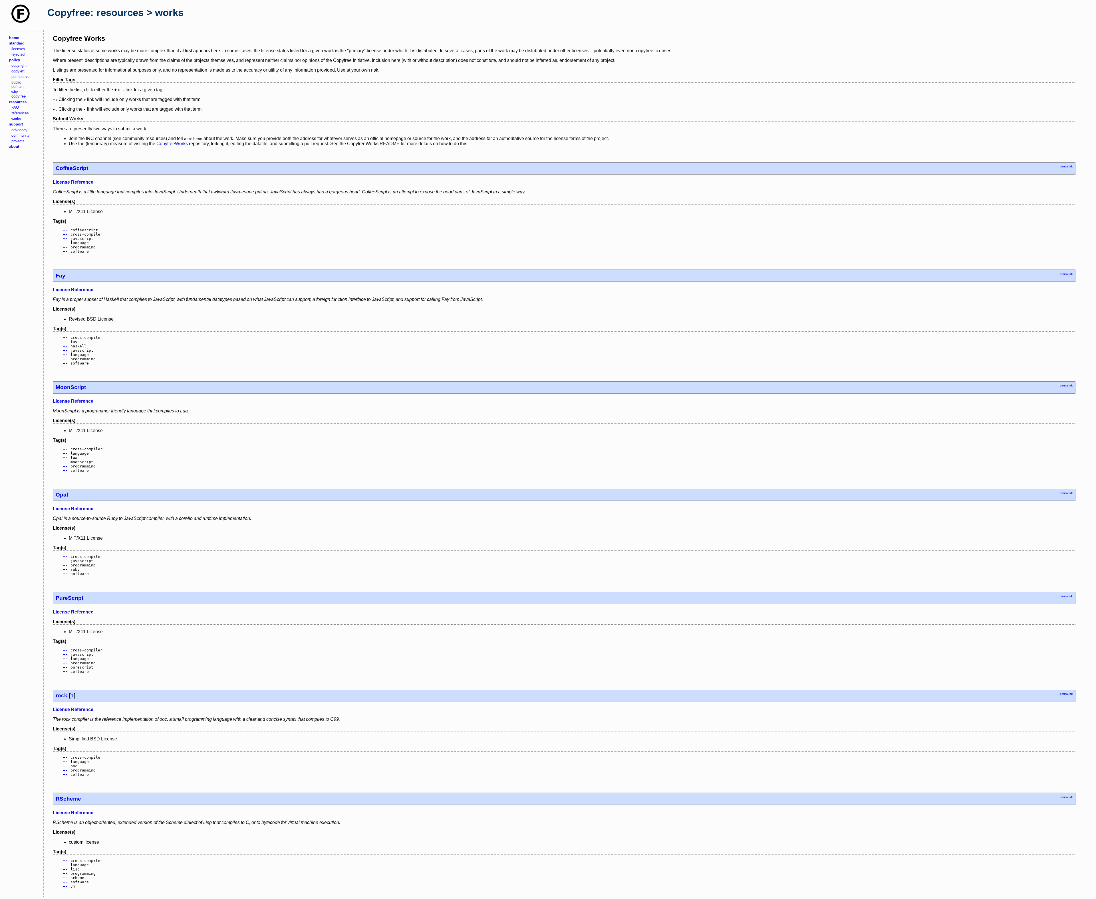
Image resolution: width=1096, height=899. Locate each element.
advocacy (19, 130)
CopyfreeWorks (172, 143)
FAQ (15, 107)
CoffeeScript (72, 168)
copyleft (18, 71)
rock (61, 695)
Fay (60, 276)
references (20, 113)
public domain (17, 84)
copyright (19, 65)
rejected (18, 54)
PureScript (69, 598)
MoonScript (71, 387)
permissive (20, 76)
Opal (62, 495)
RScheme (68, 799)
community (20, 135)
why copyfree (18, 94)
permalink (1066, 166)
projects (18, 141)
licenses (18, 49)
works (16, 119)
